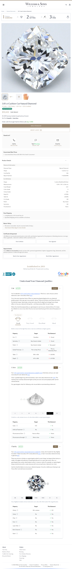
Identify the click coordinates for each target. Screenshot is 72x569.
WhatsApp (37, 144)
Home (2, 11)
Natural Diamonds (11, 11)
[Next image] (70, 58)
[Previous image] (3, 58)
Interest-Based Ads (54, 564)
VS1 (29, 497)
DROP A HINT (34, 130)
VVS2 (36, 497)
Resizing (21, 551)
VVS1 (43, 497)
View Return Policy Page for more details (15, 228)
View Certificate (19, 241)
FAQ (20, 560)
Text (33, 144)
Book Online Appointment (52, 256)
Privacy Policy (44, 564)
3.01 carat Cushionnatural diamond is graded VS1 (27, 451)
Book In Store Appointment (19, 256)
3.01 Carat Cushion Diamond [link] (24, 11)
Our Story (4, 549)
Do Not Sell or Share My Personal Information (30, 566)
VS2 (22, 497)
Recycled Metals (6, 556)
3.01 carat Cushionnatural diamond (30, 293)
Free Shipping (22, 556)
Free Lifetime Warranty (25, 554)
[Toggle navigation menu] (3, 5)
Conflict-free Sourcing (7, 554)
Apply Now (15, 118)
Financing (21, 558)
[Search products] (66, 4)
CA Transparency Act (48, 566)
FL (56, 497)
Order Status (22, 549)
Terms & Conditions (34, 564)
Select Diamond (36, 126)
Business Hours (6, 551)
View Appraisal (52, 241)
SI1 (15, 497)
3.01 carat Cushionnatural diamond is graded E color (28, 373)
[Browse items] (18, 17)
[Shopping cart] (70, 5)
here (31, 295)
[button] (3, 5)
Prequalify (9, 118)
